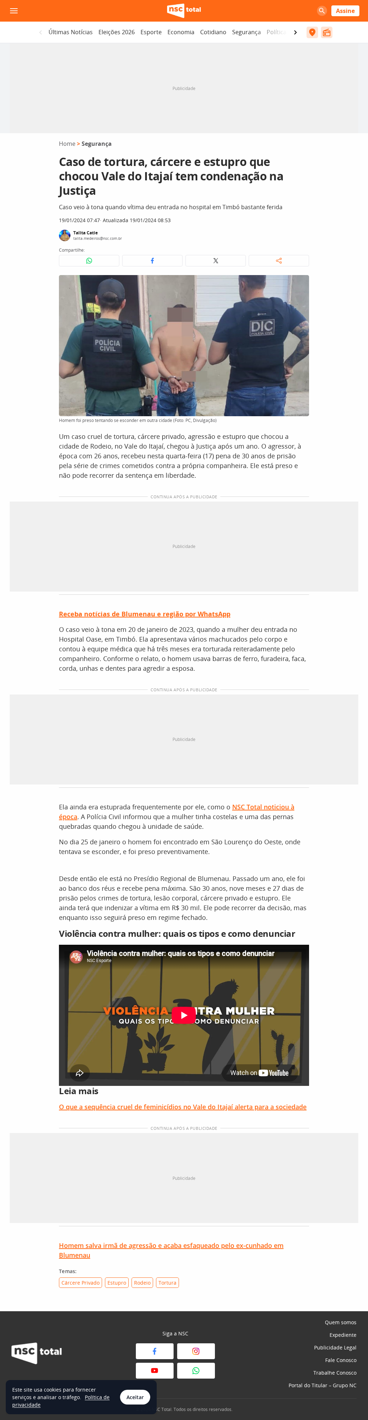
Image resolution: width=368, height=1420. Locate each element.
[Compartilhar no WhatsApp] (89, 260)
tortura (167, 1282)
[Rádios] (326, 32)
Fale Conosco (340, 1360)
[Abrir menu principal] (14, 11)
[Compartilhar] (279, 260)
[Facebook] (155, 1351)
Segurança (246, 32)
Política (276, 32)
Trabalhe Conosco (334, 1372)
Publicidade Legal (335, 1347)
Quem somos (340, 1322)
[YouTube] (155, 1371)
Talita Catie (85, 233)
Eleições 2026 (116, 32)
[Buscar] (322, 11)
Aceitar (135, 1397)
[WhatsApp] (196, 1371)
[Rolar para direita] (295, 32)
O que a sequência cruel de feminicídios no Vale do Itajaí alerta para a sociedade (183, 1106)
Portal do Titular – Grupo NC (322, 1385)
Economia (180, 32)
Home (67, 144)
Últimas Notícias (71, 32)
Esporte (151, 32)
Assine (345, 11)
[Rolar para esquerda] (41, 32)
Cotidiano (213, 32)
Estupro (116, 1282)
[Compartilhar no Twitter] (215, 260)
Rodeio (142, 1282)
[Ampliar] (299, 284)
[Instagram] (196, 1351)
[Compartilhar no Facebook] (152, 260)
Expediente (343, 1334)
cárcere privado (80, 1282)
